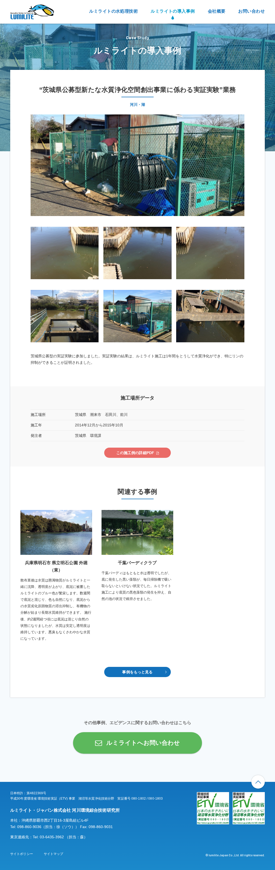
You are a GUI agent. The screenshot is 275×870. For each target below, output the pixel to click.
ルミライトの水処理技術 (113, 11)
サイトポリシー (21, 854)
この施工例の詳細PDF (135, 453)
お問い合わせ (251, 11)
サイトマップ (53, 854)
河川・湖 (137, 104)
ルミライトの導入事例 (173, 11)
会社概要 (217, 11)
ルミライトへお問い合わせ (143, 742)
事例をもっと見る (137, 672)
